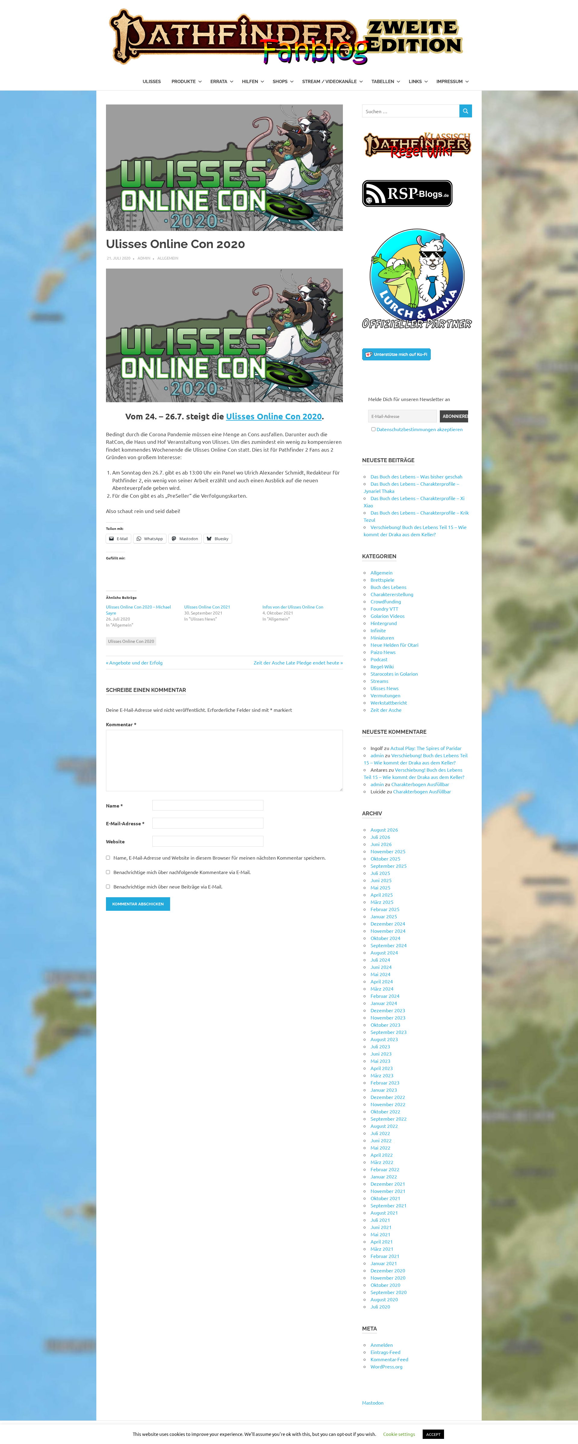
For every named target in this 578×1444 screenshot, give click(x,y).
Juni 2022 (381, 1140)
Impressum (450, 81)
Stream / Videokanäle (329, 81)
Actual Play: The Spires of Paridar (425, 748)
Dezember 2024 (388, 923)
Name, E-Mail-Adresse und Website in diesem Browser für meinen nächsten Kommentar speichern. (219, 857)
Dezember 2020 (388, 1270)
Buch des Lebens (388, 587)
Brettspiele (382, 580)
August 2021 (384, 1212)
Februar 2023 (385, 1082)
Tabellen (382, 81)
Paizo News (383, 652)
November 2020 (388, 1277)
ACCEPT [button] (433, 1434)
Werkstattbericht (389, 702)
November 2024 (388, 931)
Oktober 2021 (385, 1198)
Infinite (378, 630)
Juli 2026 (380, 837)
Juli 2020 (380, 1306)
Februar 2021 (385, 1256)
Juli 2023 (380, 1046)
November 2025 (388, 851)
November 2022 (388, 1104)
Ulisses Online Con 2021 (207, 606)
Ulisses (152, 81)
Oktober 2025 (385, 858)
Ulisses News (385, 688)
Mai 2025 (380, 887)
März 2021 (382, 1249)
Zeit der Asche (386, 710)
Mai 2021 (380, 1234)
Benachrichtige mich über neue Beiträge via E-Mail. (167, 886)
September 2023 (389, 1032)
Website (115, 841)
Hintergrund (384, 623)
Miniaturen (382, 637)
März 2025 (382, 902)
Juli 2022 (380, 1133)
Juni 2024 (381, 967)
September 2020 (389, 1292)
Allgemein (167, 257)
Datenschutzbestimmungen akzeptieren (420, 429)
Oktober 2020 (385, 1285)
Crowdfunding (386, 601)
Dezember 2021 (388, 1184)
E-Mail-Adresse (125, 823)
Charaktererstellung (392, 594)
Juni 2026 (381, 844)
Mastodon (373, 1402)
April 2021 (382, 1241)
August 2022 (384, 1126)
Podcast (379, 659)
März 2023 (382, 1075)
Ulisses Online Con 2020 (274, 416)
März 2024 (382, 988)
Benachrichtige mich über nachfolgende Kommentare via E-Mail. (182, 872)
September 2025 (389, 866)
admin (144, 257)
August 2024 (384, 952)
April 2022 (382, 1155)
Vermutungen (385, 695)
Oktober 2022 (385, 1111)
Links (415, 81)
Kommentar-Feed (389, 1359)
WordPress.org (386, 1366)
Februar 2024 (385, 996)
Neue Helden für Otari (394, 645)
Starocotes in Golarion (394, 674)
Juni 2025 (381, 880)
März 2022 (382, 1162)
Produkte (184, 81)
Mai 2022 (380, 1147)
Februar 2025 (385, 909)
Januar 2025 (384, 916)
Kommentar (121, 724)
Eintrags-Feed (385, 1352)
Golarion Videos (388, 616)
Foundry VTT (384, 608)
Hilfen (250, 81)
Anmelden (382, 1345)
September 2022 (389, 1119)
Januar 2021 (384, 1263)
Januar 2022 (384, 1176)
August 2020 (384, 1299)
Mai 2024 (380, 974)
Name (114, 805)
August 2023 (384, 1039)
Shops (280, 81)
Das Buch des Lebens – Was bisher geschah (416, 476)
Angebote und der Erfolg (136, 662)
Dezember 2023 (388, 1010)
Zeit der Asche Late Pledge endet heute (296, 662)
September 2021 (389, 1205)
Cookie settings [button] (399, 1434)
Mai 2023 (380, 1061)
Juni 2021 (381, 1227)
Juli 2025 (380, 873)
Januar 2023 (384, 1090)
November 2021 (388, 1191)
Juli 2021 (380, 1220)
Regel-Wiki (382, 666)
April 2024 (382, 981)
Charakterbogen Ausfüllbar (420, 784)
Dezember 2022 (388, 1097)
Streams (379, 681)
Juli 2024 (380, 960)
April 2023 (382, 1068)
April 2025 (382, 895)
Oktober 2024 (385, 938)
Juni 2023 (381, 1053)
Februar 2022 (385, 1169)
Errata (218, 81)
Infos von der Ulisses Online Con (293, 606)
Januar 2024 (384, 1003)
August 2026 (384, 829)
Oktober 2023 (385, 1025)
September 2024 (389, 945)
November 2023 (388, 1017)
